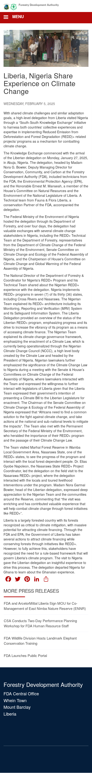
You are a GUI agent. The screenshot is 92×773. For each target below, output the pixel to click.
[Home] (10, 6)
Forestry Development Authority (39, 5)
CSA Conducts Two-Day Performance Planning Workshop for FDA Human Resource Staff (40, 623)
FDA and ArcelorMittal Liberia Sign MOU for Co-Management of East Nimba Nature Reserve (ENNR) (45, 606)
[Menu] (5, 17)
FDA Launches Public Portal (25, 655)
